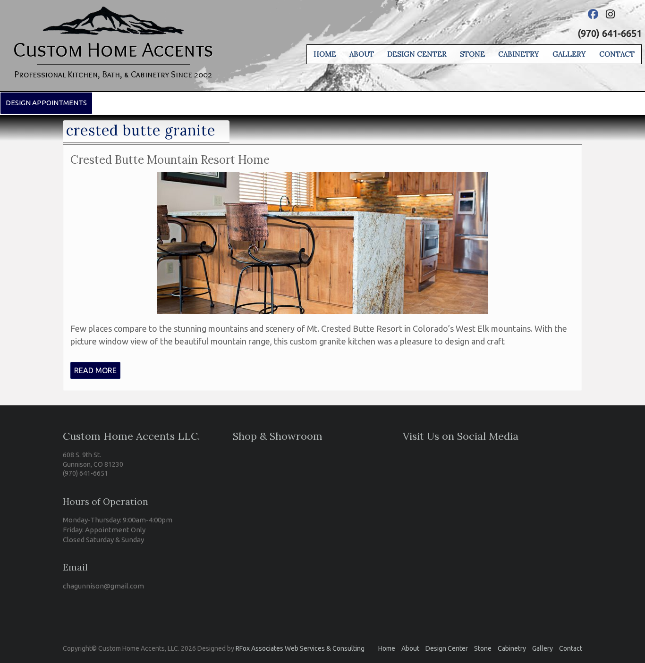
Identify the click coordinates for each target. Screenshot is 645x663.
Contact (617, 54)
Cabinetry (518, 54)
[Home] (113, 12)
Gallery (569, 54)
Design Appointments (46, 103)
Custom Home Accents (113, 49)
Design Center (417, 54)
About (361, 54)
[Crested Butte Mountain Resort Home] (322, 178)
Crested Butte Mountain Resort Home (170, 159)
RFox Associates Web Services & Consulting (300, 648)
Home (325, 54)
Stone (472, 54)
